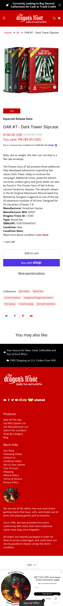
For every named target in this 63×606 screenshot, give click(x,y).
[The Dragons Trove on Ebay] (23, 403)
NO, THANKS (47, 598)
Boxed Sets (38, 291)
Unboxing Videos (12, 454)
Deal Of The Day (12, 419)
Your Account (10, 468)
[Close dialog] (61, 572)
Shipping (8, 471)
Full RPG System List (14, 423)
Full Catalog (10, 304)
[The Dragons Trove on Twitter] (12, 400)
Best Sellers (24, 291)
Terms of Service (12, 478)
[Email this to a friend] (31, 316)
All (17, 32)
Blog (5, 437)
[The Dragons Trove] (31, 18)
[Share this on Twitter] (6, 316)
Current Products (12, 297)
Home (7, 32)
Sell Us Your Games (14, 464)
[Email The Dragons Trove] (4, 400)
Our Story (8, 450)
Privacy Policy (10, 482)
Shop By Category (13, 433)
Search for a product (15, 430)
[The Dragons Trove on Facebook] (8, 400)
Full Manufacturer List (15, 426)
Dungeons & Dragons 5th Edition (38, 297)
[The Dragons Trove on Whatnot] (36, 400)
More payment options (31, 273)
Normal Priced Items (46, 304)
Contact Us (9, 457)
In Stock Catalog (26, 304)
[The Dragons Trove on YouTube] (16, 400)
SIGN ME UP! (47, 594)
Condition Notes (12, 461)
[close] (59, 5)
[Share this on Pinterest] (23, 316)
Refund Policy (11, 475)
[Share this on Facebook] (15, 316)
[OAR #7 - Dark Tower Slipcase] (31, 70)
